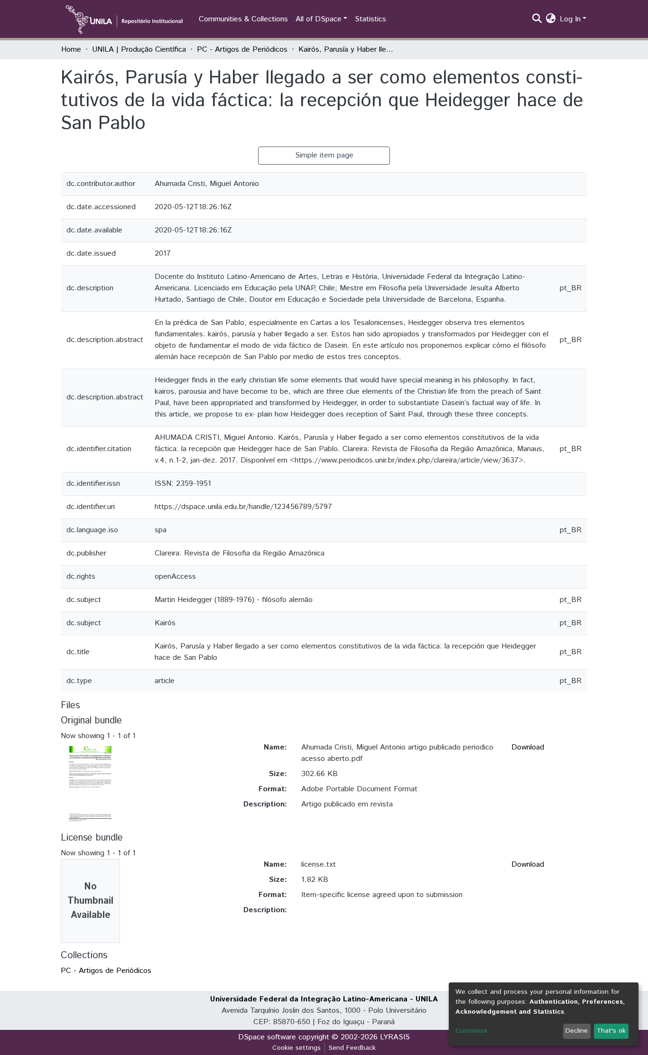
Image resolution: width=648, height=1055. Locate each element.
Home (71, 49)
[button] (551, 19)
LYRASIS (395, 1037)
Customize (471, 1031)
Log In (570, 19)
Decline (576, 1031)
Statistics (370, 19)
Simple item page (324, 155)
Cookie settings (296, 1048)
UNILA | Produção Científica (139, 49)
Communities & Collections (243, 19)
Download (527, 747)
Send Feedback (352, 1048)
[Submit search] (537, 19)
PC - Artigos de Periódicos (242, 49)
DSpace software (267, 1037)
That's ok (611, 1031)
